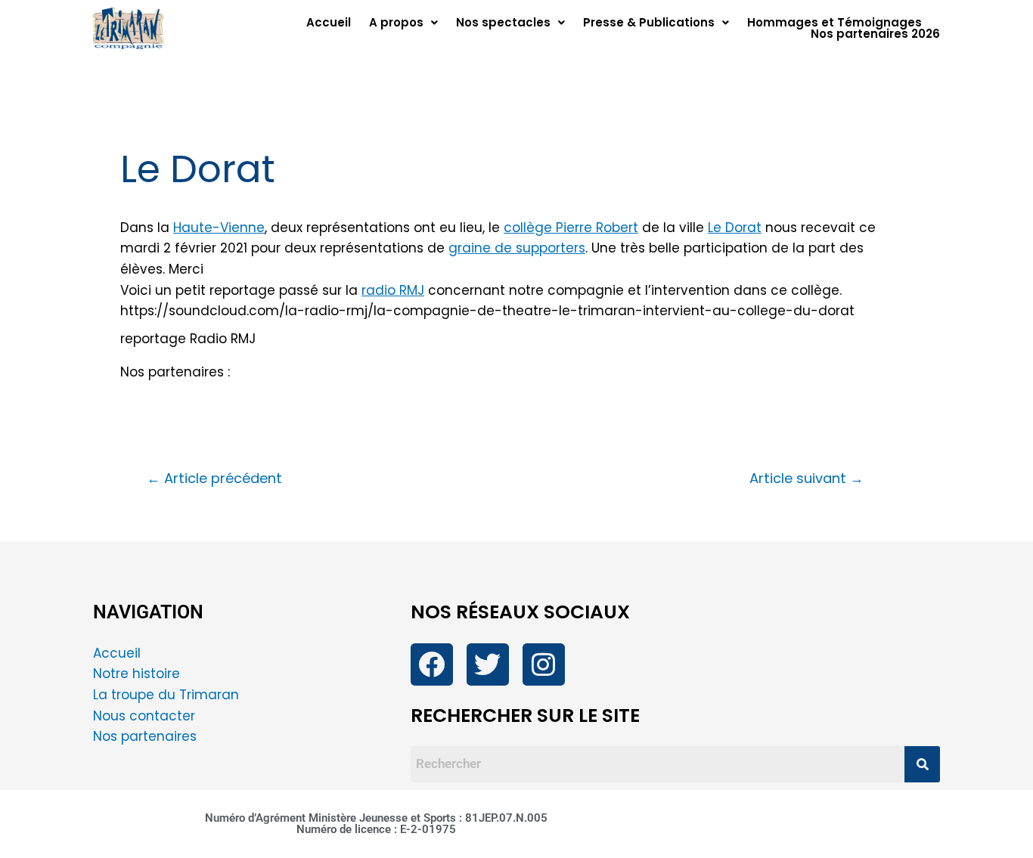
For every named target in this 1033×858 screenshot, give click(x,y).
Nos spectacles (503, 22)
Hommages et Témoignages (834, 22)
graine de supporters (516, 248)
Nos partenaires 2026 (875, 33)
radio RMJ (392, 290)
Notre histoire (136, 673)
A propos (396, 22)
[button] (403, 22)
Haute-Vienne (219, 227)
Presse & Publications (649, 22)
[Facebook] (432, 664)
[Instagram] (544, 664)
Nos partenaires (145, 736)
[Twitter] (488, 664)
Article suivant (806, 478)
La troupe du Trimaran (166, 695)
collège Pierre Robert (571, 227)
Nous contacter (146, 716)
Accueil (328, 22)
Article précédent (214, 478)
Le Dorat (735, 227)
